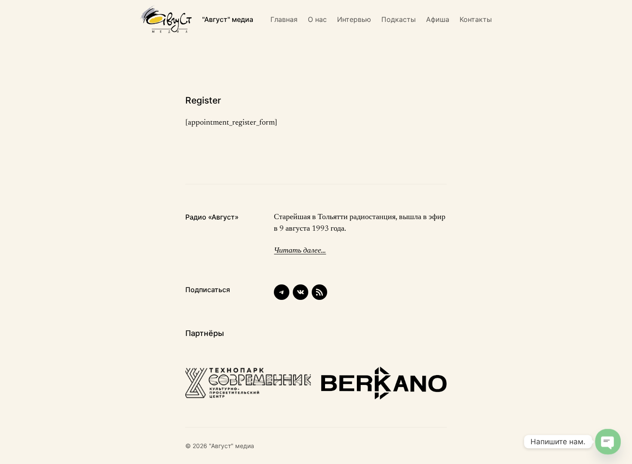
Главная (284, 19)
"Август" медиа (227, 19)
